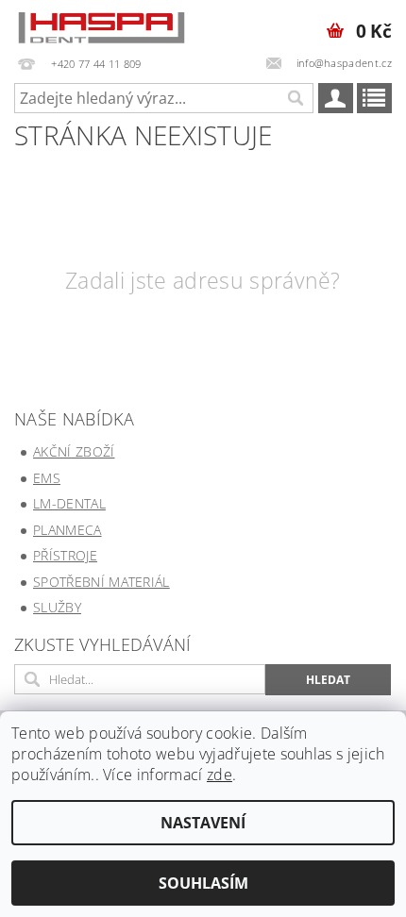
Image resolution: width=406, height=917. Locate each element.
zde (219, 774)
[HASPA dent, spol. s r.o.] (101, 24)
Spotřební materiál (101, 582)
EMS (46, 478)
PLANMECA (67, 530)
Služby (57, 607)
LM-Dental (69, 503)
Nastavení (203, 822)
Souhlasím (203, 883)
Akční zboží (74, 451)
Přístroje (65, 555)
